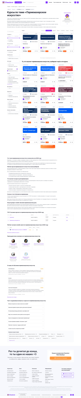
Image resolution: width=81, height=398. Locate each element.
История (44, 336)
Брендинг (25, 338)
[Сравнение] (78, 2)
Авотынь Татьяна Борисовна (26, 257)
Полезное (34, 368)
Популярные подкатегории (11, 372)
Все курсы (19, 2)
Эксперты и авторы (48, 370)
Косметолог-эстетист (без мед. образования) (64, 97)
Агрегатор (9, 368)
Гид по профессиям (57, 2)
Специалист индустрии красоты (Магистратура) (64, 77)
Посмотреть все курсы (48, 145)
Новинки (50, 2)
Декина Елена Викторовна (39, 243)
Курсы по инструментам (11, 377)
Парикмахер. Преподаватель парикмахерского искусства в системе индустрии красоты (64, 44)
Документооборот (60, 336)
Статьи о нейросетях (22, 370)
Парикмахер (25, 43)
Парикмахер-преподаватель (46, 43)
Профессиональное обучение (34, 336)
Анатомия (38, 338)
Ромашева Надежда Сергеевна (13, 244)
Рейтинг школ (65, 2)
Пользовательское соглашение (35, 394)
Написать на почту (68, 376)
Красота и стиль (25, 33)
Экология (54, 338)
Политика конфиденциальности (46, 394)
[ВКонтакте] (71, 395)
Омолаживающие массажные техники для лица (29, 97)
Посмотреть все (9, 84)
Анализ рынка (51, 336)
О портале (47, 372)
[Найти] (47, 2)
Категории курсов (10, 370)
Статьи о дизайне (22, 379)
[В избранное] (35, 51)
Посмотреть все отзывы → (12, 297)
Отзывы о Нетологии (35, 378)
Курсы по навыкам (10, 375)
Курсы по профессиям (10, 374)
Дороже (58, 30)
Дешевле (54, 30)
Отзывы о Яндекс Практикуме (37, 381)
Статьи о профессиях (22, 374)
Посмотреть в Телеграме (61, 358)
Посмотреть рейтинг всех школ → (13, 232)
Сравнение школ (10, 380)
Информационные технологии (31, 334)
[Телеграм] (73, 395)
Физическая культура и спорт (14, 338)
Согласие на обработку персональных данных (59, 394)
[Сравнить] (37, 51)
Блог (70, 2)
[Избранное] (75, 2)
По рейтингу (63, 30)
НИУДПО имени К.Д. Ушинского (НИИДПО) (19, 229)
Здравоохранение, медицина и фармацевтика (17, 336)
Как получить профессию (23, 380)
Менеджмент (60, 334)
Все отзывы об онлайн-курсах (37, 372)
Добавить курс (47, 382)
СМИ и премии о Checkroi (49, 379)
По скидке (71, 30)
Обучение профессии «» (48, 75)
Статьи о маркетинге (22, 375)
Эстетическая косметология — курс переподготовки (48, 97)
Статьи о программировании (24, 377)
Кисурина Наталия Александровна (13, 257)
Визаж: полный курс (27, 136)
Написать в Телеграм (68, 373)
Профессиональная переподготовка (16, 334)
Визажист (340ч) (61, 136)
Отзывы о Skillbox (35, 374)
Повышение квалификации (44, 334)
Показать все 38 (12, 340)
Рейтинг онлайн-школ (35, 370)
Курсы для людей (10, 379)
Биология (31, 338)
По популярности (48, 30)
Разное (53, 334)
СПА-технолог (43, 136)
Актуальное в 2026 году (23, 372)
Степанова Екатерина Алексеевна (26, 244)
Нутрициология (46, 338)
